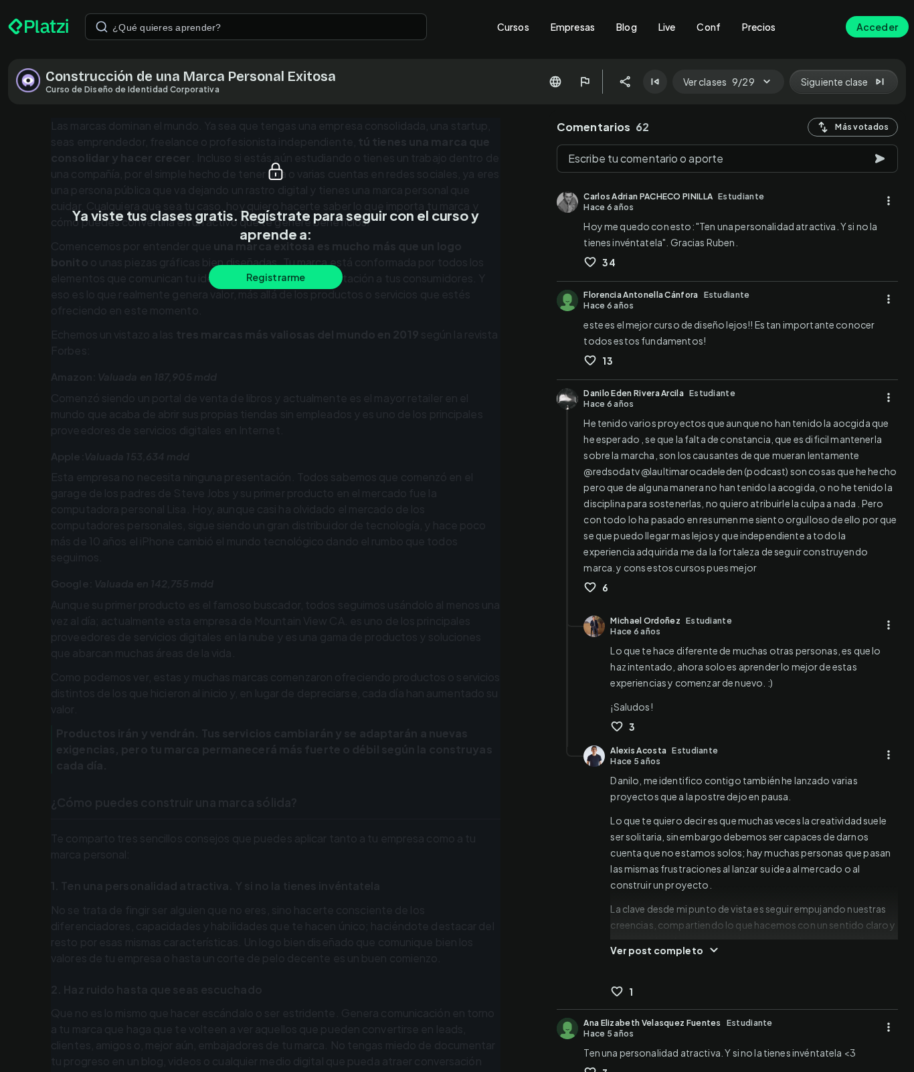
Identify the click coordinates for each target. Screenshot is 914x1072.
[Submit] (102, 26)
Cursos (513, 27)
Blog (626, 27)
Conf (709, 27)
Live (667, 27)
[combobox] (256, 26)
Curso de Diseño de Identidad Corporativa (132, 89)
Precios (758, 27)
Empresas (573, 27)
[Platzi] (38, 26)
